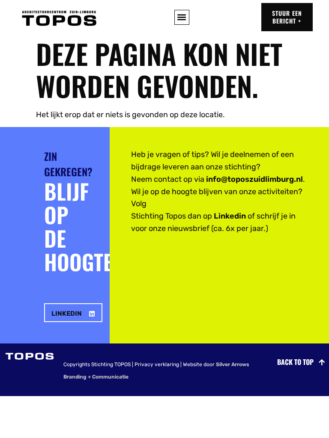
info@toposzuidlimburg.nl (254, 179)
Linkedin (230, 216)
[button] (181, 17)
